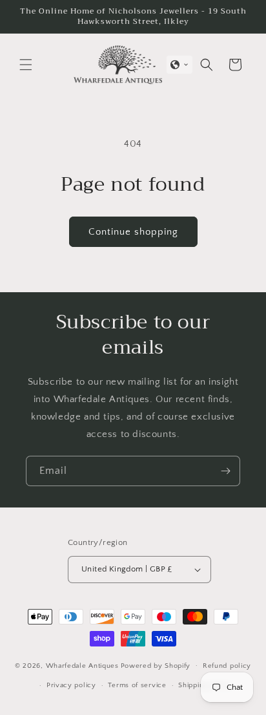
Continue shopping (133, 231)
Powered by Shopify (156, 665)
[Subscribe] (225, 471)
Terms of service (137, 685)
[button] (26, 64)
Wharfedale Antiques (82, 665)
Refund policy (227, 666)
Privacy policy (71, 685)
